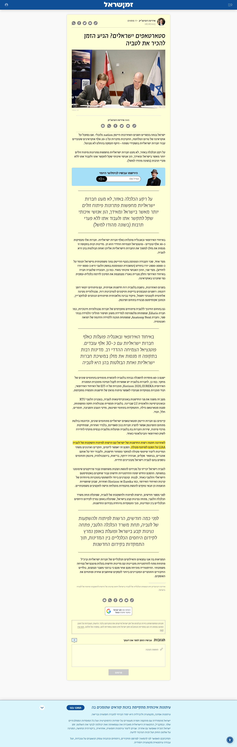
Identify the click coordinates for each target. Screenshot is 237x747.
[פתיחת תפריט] (6, 4)
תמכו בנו (75, 707)
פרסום (118, 672)
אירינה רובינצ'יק (147, 20)
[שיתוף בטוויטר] (84, 23)
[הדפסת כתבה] (103, 126)
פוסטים (131, 21)
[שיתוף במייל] (90, 23)
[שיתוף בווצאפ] (74, 23)
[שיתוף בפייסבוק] (79, 23)
